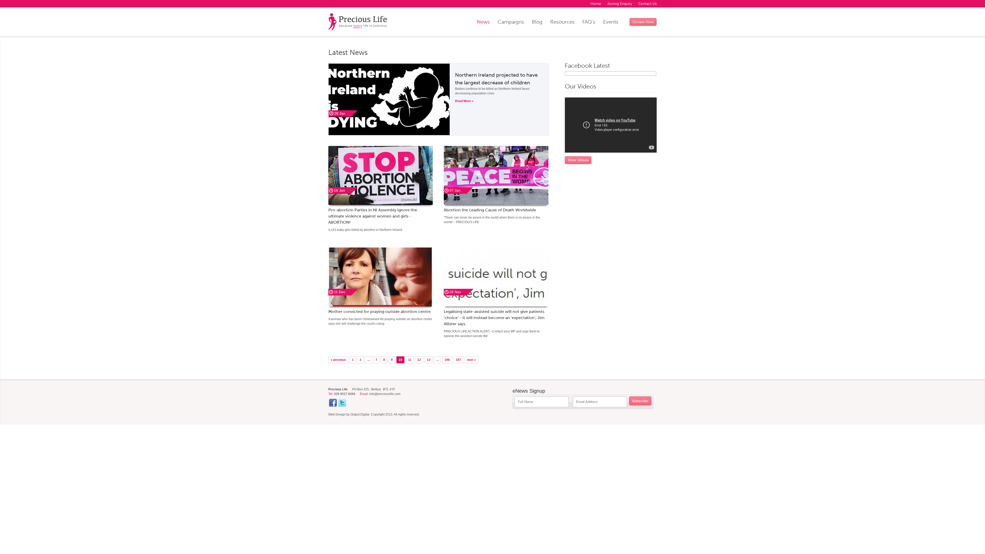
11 (409, 360)
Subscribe (640, 401)
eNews (529, 391)
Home (595, 4)
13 (428, 360)
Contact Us (647, 4)
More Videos (578, 160)
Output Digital (359, 414)
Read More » (464, 101)
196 (447, 360)
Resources (562, 22)
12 (419, 360)
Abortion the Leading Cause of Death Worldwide (490, 209)
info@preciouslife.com (384, 394)
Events (610, 22)
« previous (338, 360)
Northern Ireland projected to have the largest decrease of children (496, 79)
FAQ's (588, 22)
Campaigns (511, 22)
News (483, 22)
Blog (537, 22)
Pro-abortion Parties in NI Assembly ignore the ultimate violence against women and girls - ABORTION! (372, 216)
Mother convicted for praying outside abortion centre (379, 311)
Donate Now (643, 22)
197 (458, 360)
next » (471, 360)
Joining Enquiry (619, 4)
